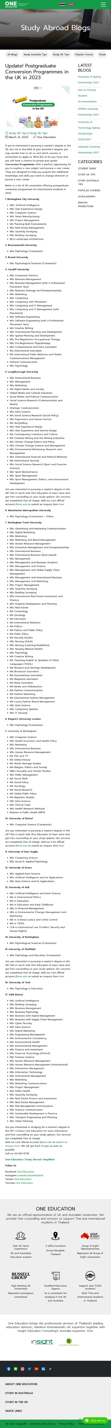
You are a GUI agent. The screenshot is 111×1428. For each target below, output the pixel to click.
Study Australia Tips (35, 54)
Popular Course (84, 54)
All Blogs (12, 54)
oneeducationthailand (30, 1175)
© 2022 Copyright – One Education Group (30, 1424)
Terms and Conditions (91, 1424)
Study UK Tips (61, 54)
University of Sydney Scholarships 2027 (89, 79)
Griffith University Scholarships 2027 (88, 111)
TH (62, 4)
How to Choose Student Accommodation (87, 95)
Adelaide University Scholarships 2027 (89, 149)
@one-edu (46, 1142)
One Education (25, 1171)
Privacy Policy (66, 1424)
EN (71, 4)
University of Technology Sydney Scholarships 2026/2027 (89, 130)
